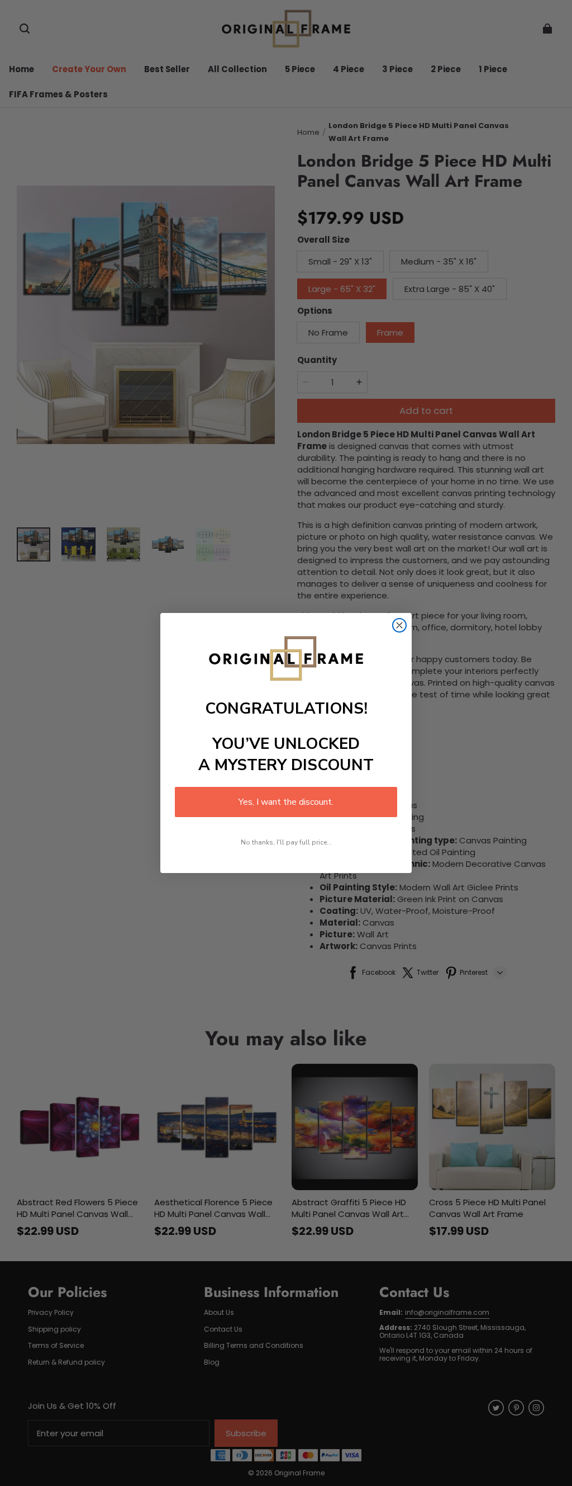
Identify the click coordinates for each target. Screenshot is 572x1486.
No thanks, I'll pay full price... (286, 842)
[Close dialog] (399, 625)
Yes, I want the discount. (286, 802)
